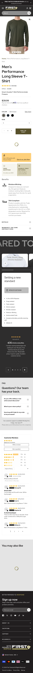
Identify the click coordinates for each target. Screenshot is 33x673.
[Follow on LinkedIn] (23, 615)
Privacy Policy (16, 670)
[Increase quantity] (11, 131)
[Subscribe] (28, 610)
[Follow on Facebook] (3, 615)
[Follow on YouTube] (15, 615)
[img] (13, 474)
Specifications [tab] (15, 290)
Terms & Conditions (7, 670)
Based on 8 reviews (9, 442)
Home (4, 59)
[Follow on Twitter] (7, 615)
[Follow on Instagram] (11, 615)
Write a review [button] (17, 445)
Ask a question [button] (16, 449)
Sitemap (23, 670)
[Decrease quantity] (4, 131)
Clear (25, 13)
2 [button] (14, 531)
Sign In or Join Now (23, 159)
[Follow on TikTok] (19, 615)
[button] (6, 86)
